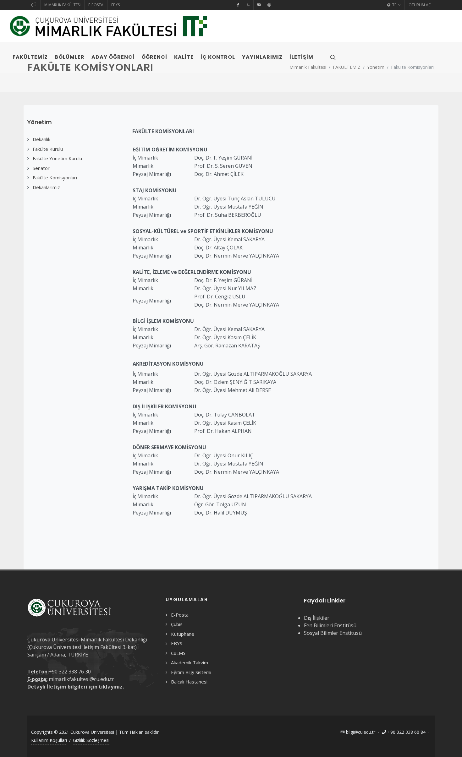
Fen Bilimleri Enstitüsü (330, 625)
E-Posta (95, 5)
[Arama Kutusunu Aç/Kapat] (332, 57)
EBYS (115, 5)
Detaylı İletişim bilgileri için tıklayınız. (75, 686)
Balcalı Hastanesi (189, 681)
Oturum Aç (420, 5)
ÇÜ (33, 5)
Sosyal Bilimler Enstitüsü (333, 632)
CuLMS (178, 653)
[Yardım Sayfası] (269, 5)
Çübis (177, 624)
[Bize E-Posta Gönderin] (259, 5)
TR (394, 5)
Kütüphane (182, 634)
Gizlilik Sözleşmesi (91, 740)
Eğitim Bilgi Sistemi (191, 672)
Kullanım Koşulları (49, 740)
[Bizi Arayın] (248, 5)
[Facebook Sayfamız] (238, 5)
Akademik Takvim (189, 662)
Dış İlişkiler (316, 617)
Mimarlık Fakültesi (62, 5)
